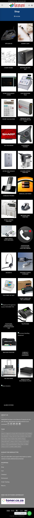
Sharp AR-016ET (5, 441)
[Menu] (2, 5)
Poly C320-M (13, 436)
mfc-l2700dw (28, 433)
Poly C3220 (28, 436)
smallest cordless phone (15, 446)
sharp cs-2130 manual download (9, 444)
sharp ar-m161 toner (23, 441)
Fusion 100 (14, 433)
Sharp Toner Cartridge (23, 444)
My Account (4, 478)
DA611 (3, 433)
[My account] (29, 5)
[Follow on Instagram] (11, 424)
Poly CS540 (18, 438)
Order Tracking (5, 482)
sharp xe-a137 (5, 446)
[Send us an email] (17, 424)
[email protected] (18, 458)
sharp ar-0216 (14, 441)
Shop (2, 467)
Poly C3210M (20, 436)
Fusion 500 (21, 433)
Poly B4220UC (5, 436)
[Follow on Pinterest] (19, 424)
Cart (2, 470)
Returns (3, 485)
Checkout (3, 474)
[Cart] (32, 5)
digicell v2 (8, 433)
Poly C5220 (11, 438)
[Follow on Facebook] (8, 424)
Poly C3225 (4, 438)
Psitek (23, 438)
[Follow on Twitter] (14, 424)
